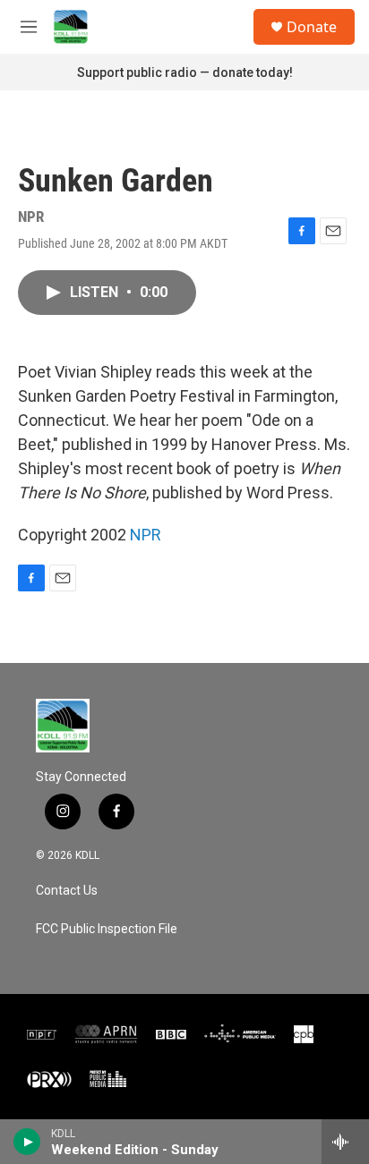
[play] (27, 1142)
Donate (312, 27)
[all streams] (345, 1141)
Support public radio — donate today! (185, 72)
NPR (145, 534)
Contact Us (67, 890)
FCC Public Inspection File (106, 929)
